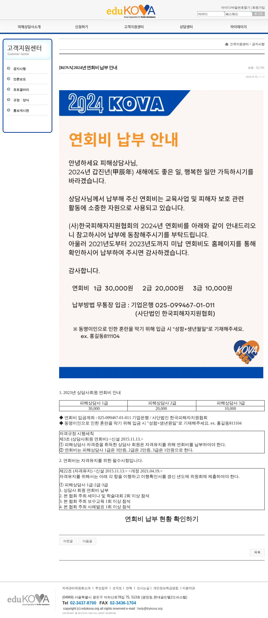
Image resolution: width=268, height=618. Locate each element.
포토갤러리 (21, 89)
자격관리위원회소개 (76, 588)
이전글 (68, 541)
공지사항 (19, 69)
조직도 (117, 588)
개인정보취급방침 (165, 588)
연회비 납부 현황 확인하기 (162, 519)
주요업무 (101, 588)
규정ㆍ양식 (21, 100)
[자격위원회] (131, 18)
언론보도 (19, 79)
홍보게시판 (21, 110)
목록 (257, 552)
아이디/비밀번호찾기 (235, 7)
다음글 (87, 541)
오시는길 (143, 588)
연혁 (129, 588)
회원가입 (258, 7)
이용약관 (188, 588)
